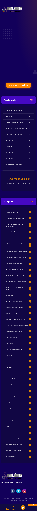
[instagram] (24, 491)
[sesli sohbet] (12, 9)
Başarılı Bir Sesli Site (12, 212)
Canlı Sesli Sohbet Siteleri (14, 134)
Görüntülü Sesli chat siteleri (14, 164)
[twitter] (18, 491)
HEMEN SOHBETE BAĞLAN (18, 85)
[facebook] (13, 491)
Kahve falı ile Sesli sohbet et (14, 307)
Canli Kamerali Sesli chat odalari (16, 257)
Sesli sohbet (9, 409)
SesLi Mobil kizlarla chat (13, 385)
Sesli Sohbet (9, 158)
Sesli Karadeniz (10, 379)
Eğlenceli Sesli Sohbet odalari (15, 275)
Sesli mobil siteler (11, 391)
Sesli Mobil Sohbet (11, 397)
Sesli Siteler (9, 140)
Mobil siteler (10, 343)
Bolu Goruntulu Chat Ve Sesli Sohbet (15, 245)
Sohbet (8, 427)
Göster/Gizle (32, 505)
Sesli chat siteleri (11, 373)
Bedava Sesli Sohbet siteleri (14, 122)
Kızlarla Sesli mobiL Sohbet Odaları (17, 325)
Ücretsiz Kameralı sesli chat (14, 445)
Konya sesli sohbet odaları (14, 331)
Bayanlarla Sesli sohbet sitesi (15, 218)
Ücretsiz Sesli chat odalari (14, 451)
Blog (7, 238)
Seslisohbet (9, 421)
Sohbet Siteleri (10, 433)
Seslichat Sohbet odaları (13, 415)
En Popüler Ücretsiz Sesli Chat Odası (17, 128)
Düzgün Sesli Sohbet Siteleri (14, 269)
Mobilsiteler (9, 361)
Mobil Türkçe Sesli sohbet (14, 349)
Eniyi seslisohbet (11, 295)
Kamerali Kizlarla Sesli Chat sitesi (16, 319)
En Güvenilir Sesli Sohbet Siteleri (16, 281)
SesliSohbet (9, 116)
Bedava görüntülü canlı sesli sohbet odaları (17, 110)
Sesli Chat (9, 367)
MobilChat (9, 146)
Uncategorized (10, 456)
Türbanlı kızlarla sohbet (13, 439)
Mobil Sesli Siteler (11, 337)
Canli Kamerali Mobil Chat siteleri (16, 252)
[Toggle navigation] (33, 9)
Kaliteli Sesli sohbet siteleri (14, 313)
